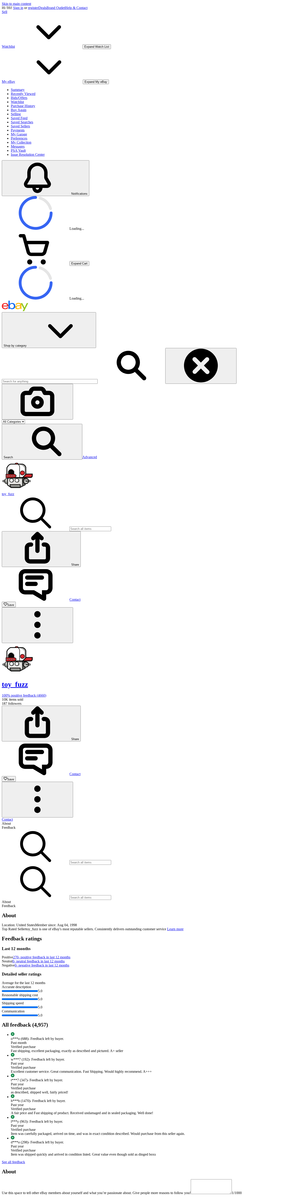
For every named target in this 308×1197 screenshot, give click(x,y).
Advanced (89, 457)
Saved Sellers (20, 126)
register (33, 8)
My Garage (19, 134)
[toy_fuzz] (17, 490)
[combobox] (50, 381)
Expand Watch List (96, 46)
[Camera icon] (37, 402)
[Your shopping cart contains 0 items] (35, 263)
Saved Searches (22, 122)
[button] (42, 442)
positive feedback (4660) (24, 695)
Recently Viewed (23, 94)
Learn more (175, 929)
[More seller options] (37, 625)
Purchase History (23, 106)
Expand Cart (79, 263)
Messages (18, 146)
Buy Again (18, 110)
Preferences (19, 138)
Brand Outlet (55, 8)
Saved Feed (19, 118)
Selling (16, 114)
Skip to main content (16, 4)
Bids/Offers (19, 98)
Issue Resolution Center (28, 154)
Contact (7, 819)
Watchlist (17, 102)
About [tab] (6, 823)
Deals (42, 8)
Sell (4, 12)
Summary (18, 90)
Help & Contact (76, 8)
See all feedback (13, 1162)
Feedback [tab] (9, 827)
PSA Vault (18, 150)
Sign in (18, 8)
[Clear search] (201, 366)
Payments (18, 130)
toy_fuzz (8, 494)
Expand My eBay (96, 82)
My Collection (21, 142)
